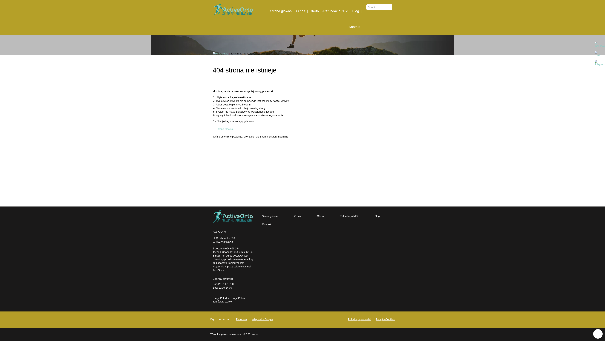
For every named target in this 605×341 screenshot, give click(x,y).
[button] (322, 11)
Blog (355, 11)
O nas (300, 11)
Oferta (314, 11)
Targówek (218, 301)
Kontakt (354, 27)
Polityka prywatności (359, 319)
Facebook (241, 319)
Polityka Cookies (385, 319)
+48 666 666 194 (229, 248)
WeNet (255, 334)
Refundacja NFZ (335, 11)
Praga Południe (221, 298)
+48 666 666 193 (243, 252)
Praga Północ (238, 298)
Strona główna (281, 11)
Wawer (229, 301)
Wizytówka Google (262, 319)
